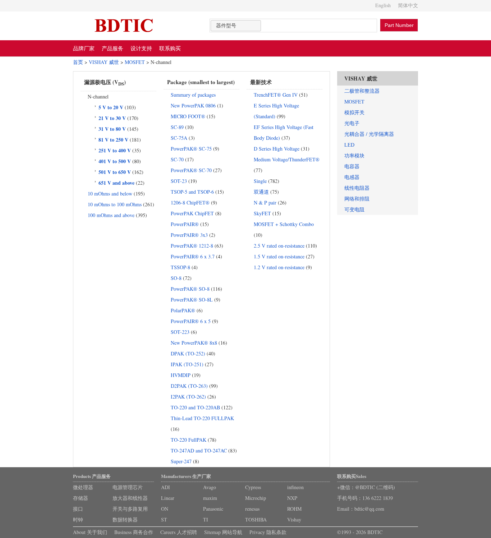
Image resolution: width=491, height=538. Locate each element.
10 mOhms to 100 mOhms (115, 204)
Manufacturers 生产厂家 (186, 476)
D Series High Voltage (276, 148)
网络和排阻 (357, 198)
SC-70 (177, 159)
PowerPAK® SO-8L (192, 299)
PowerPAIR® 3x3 (189, 234)
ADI (165, 487)
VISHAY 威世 (104, 62)
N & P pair (265, 202)
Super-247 (181, 461)
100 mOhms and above (111, 215)
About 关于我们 (90, 532)
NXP (292, 498)
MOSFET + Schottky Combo (284, 224)
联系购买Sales (351, 476)
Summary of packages (193, 94)
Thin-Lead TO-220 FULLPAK (202, 418)
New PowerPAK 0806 (193, 105)
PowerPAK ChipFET (192, 213)
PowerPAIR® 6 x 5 (191, 321)
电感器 (351, 177)
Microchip (255, 498)
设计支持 (141, 48)
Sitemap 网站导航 (223, 532)
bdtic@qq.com (369, 508)
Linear (167, 498)
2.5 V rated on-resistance (279, 245)
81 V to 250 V (113, 139)
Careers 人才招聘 (178, 532)
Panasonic (213, 508)
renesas (252, 508)
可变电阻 (354, 209)
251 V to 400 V (114, 150)
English (383, 5)
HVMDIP (181, 375)
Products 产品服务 (92, 476)
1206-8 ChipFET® (190, 202)
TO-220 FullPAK (188, 439)
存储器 (80, 498)
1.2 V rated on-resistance (279, 267)
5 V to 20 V (110, 107)
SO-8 (176, 278)
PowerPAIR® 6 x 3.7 (193, 256)
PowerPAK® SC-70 (191, 170)
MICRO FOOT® (188, 116)
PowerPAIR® (185, 224)
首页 (78, 62)
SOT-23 (179, 181)
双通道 (261, 191)
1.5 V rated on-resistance (279, 256)
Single (260, 181)
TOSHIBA (256, 519)
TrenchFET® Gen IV (276, 94)
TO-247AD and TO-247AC (199, 450)
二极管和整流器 (362, 90)
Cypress (253, 487)
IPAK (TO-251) (187, 364)
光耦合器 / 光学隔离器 (369, 133)
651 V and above (116, 183)
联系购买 (170, 48)
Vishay (294, 519)
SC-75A (179, 137)
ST (164, 519)
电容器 (351, 166)
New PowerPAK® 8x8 (194, 342)
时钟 (78, 519)
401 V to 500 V (114, 161)
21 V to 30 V (112, 118)
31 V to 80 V (112, 129)
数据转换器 (125, 519)
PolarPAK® (183, 310)
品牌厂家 (84, 48)
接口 (78, 508)
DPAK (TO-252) (188, 353)
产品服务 (112, 48)
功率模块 (354, 155)
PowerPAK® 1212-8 (192, 245)
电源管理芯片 (128, 487)
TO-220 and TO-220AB (195, 407)
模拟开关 (354, 112)
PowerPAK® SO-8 (190, 288)
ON (164, 508)
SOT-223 (180, 331)
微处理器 (83, 487)
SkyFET (262, 213)
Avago (209, 487)
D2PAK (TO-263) (189, 385)
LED (349, 144)
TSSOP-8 (180, 267)
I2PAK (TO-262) (188, 396)
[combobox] (236, 25)
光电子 (351, 123)
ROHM (294, 508)
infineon (295, 487)
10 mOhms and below (110, 193)
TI (205, 519)
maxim (210, 498)
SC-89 (177, 127)
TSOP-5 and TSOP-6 (192, 191)
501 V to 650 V (114, 172)
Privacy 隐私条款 (267, 532)
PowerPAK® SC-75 (191, 148)
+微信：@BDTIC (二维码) (366, 487)
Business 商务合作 (133, 532)
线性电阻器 (357, 187)
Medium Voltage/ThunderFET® (287, 159)
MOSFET (135, 62)
